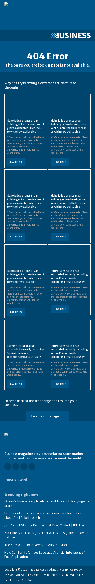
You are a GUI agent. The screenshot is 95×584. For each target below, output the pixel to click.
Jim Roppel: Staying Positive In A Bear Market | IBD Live (44, 525)
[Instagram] (15, 466)
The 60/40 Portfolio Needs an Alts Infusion (35, 545)
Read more (16, 161)
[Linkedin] (23, 466)
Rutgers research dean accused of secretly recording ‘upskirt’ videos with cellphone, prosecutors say (69, 276)
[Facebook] (7, 466)
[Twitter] (31, 466)
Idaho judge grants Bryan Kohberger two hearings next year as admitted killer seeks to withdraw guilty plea (25, 126)
